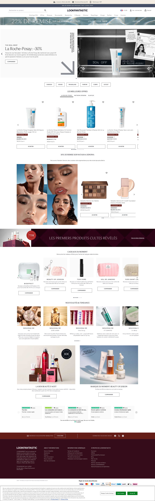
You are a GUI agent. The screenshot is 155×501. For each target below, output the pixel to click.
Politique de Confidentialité (75, 453)
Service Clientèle (48, 451)
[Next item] (137, 125)
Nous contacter (48, 459)
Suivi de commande (49, 461)
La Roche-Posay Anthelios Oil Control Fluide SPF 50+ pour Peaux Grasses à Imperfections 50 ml (59, 132)
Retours (46, 455)
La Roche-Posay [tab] (66, 95)
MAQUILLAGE (72, 84)
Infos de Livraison (49, 457)
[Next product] (134, 194)
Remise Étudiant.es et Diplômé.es (100, 466)
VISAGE (60, 84)
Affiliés (93, 453)
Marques (93, 461)
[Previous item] (18, 125)
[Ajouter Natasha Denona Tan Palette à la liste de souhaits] (107, 173)
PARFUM (84, 84)
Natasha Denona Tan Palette (89, 201)
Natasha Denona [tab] (80, 95)
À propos (93, 451)
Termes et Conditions (73, 451)
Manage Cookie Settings (107, 493)
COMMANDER (11, 61)
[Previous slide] (2, 54)
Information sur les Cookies (75, 455)
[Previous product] (81, 194)
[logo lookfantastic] (77, 10)
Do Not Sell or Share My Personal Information (26, 469)
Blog (92, 457)
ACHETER (30, 146)
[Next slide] (153, 54)
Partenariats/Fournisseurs (98, 455)
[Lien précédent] (18, 277)
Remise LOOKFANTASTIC (98, 464)
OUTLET (106, 84)
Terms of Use (64, 499)
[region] (77, 493)
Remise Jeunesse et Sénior (98, 462)
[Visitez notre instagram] (123, 436)
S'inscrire (60, 435)
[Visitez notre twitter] (119, 436)
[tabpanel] (77, 125)
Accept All (132, 493)
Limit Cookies (120, 493)
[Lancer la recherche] (45, 10)
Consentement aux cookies (24, 466)
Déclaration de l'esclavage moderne (77, 459)
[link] (136, 10)
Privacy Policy (55, 499)
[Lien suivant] (137, 277)
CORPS (95, 84)
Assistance (47, 453)
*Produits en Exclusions (74, 457)
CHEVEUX (49, 84)
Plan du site (94, 459)
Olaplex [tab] (91, 95)
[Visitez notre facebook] (115, 436)
